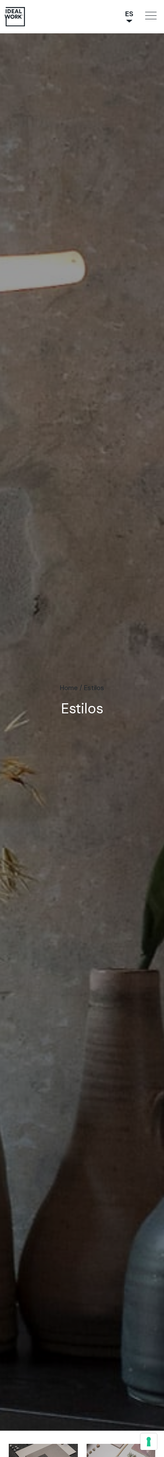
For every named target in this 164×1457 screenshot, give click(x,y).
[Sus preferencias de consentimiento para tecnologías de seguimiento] (148, 1441)
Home (69, 688)
